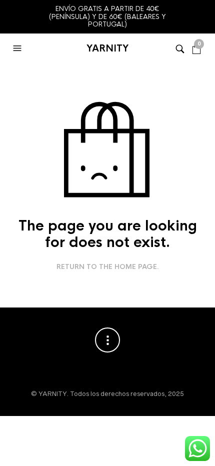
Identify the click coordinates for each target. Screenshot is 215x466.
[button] (18, 49)
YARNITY (107, 48)
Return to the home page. (107, 267)
